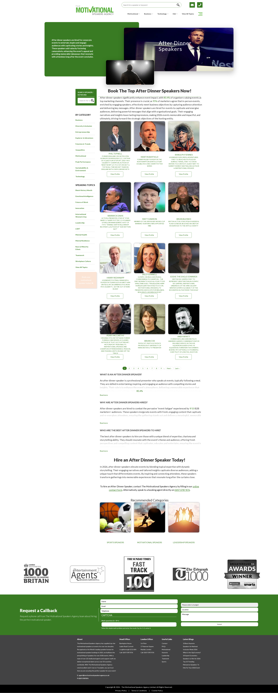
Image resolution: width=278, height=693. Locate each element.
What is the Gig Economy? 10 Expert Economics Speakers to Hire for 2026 (192, 656)
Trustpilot (100, 668)
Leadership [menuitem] (80, 223)
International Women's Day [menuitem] (81, 215)
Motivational (166, 649)
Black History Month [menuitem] (83, 190)
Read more (104, 395)
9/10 (192, 408)
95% (155, 101)
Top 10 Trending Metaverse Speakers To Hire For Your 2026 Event (191, 665)
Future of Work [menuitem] (81, 202)
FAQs (164, 646)
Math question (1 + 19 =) (110, 621)
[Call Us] (200, 5)
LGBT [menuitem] (77, 229)
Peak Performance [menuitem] (83, 162)
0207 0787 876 (182, 489)
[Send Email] (193, 5)
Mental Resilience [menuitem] (82, 241)
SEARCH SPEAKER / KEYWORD (85, 93)
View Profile (115, 174)
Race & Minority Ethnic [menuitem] (81, 248)
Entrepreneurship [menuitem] (82, 132)
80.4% (167, 97)
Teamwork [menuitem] (79, 255)
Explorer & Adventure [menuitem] (84, 138)
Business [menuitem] (79, 120)
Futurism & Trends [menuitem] (82, 144)
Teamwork (165, 659)
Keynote (165, 652)
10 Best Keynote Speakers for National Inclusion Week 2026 (190, 646)
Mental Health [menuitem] (81, 235)
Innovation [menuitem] (79, 208)
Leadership (165, 655)
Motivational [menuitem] (80, 156)
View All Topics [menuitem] (81, 267)
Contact (164, 643)
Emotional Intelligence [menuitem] (84, 196)
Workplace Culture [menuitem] (83, 261)
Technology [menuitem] (80, 176)
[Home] (94, 10)
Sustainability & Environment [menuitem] (81, 169)
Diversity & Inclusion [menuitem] (83, 126)
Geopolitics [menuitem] (80, 150)
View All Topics (188, 14)
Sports (164, 662)
